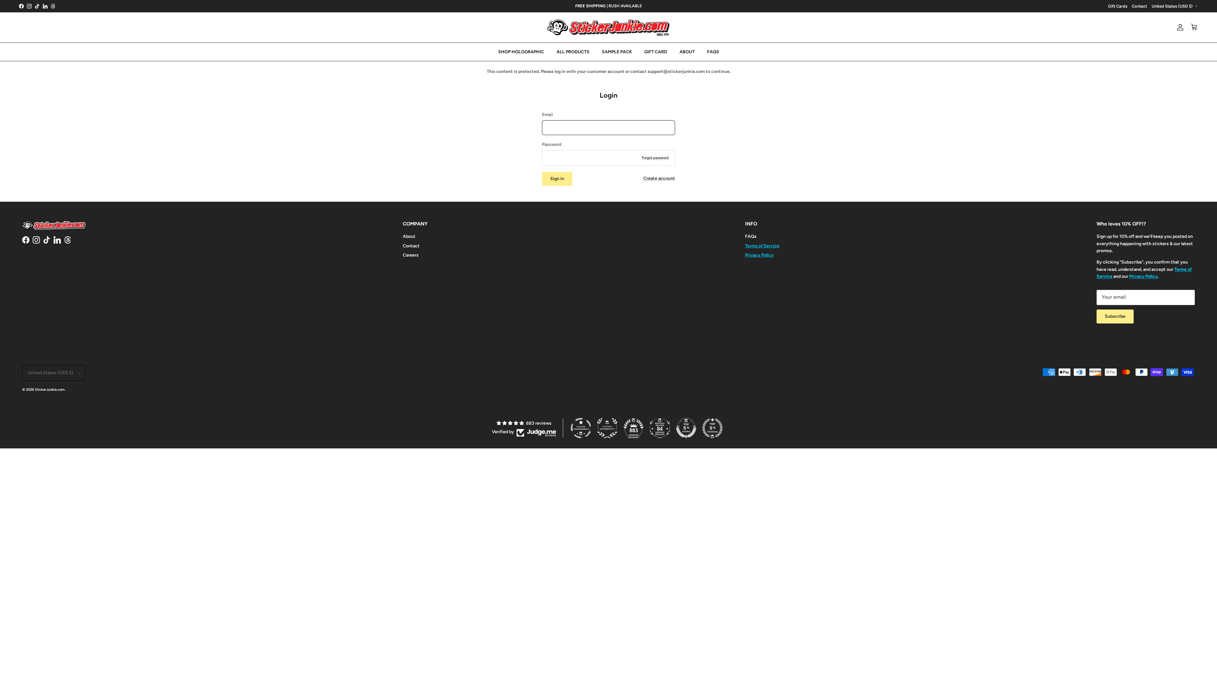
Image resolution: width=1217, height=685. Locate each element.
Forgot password (655, 158)
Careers (411, 255)
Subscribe (1115, 316)
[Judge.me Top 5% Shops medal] (686, 428)
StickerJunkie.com (50, 390)
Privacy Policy (759, 255)
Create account (659, 178)
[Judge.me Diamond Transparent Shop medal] (581, 428)
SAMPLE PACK (617, 52)
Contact (1139, 6)
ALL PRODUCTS (573, 52)
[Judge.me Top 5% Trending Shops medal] (712, 428)
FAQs (751, 236)
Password (551, 144)
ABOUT (687, 52)
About (409, 236)
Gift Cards (1117, 6)
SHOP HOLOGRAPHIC (521, 52)
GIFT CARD (655, 52)
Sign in (557, 178)
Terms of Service (762, 246)
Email (547, 114)
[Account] (1179, 27)
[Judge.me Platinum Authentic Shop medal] (607, 428)
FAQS (713, 52)
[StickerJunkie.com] (608, 27)
